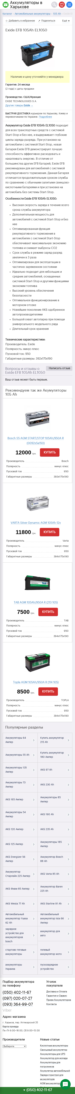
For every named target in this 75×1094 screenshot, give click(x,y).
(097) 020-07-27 (17, 998)
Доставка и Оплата (56, 991)
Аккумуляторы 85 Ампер (50, 799)
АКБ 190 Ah (47, 814)
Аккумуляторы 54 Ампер (15, 814)
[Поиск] (54, 5)
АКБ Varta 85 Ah (49, 874)
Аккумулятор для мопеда (54, 1058)
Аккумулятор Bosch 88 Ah (51, 859)
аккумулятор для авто (50, 933)
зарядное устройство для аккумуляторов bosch (14, 935)
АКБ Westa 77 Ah (15, 904)
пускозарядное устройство (49, 967)
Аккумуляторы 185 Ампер (51, 844)
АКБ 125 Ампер (14, 844)
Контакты (51, 1004)
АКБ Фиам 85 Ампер (17, 889)
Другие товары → (19, 105)
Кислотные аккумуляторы (54, 1045)
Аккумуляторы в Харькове (26, 5)
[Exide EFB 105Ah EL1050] (37, 53)
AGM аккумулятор (50, 1083)
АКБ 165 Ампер (14, 799)
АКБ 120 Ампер (14, 829)
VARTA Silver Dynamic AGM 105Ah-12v (36, 522)
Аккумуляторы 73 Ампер (15, 784)
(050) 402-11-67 (17, 992)
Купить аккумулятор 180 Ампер (52, 755)
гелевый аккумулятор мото (51, 952)
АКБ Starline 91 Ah (51, 904)
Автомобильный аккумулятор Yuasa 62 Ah (16, 918)
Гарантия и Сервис (56, 996)
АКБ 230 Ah (47, 784)
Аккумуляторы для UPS (52, 1054)
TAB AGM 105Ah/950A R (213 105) (36, 602)
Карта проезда (10, 1026)
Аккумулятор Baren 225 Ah (51, 889)
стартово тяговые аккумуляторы (15, 952)
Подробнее (45, 117)
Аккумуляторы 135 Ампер (16, 770)
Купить (50, 452)
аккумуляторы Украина (13, 967)
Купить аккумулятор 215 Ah (52, 740)
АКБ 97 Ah (46, 770)
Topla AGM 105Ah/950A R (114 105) (36, 682)
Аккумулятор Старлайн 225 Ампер (17, 874)
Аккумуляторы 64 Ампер (15, 740)
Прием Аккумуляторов (58, 1000)
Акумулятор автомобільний (55, 1071)
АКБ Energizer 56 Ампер (15, 859)
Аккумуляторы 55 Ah (17, 755)
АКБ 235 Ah (47, 829)
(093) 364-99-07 (18, 1004)
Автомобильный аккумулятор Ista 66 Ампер (52, 918)
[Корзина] (62, 5)
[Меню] (69, 5)
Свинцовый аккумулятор (53, 1050)
